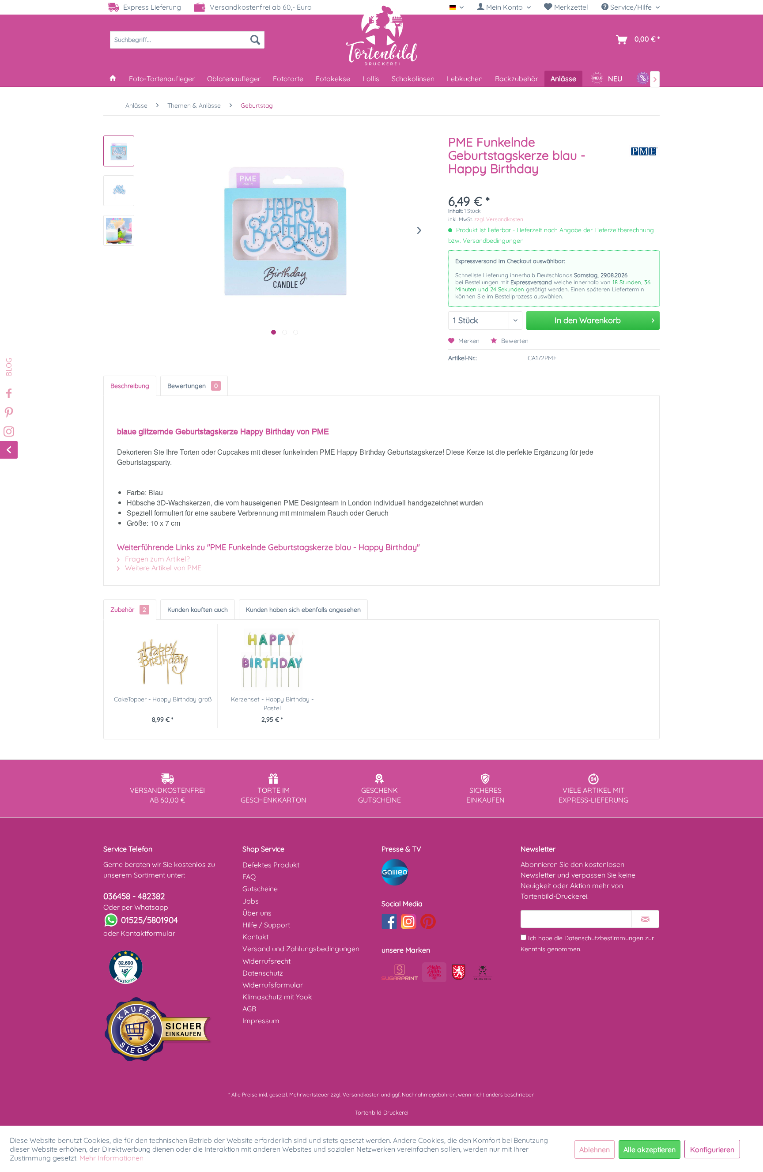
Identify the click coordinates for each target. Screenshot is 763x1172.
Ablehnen (594, 1149)
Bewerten (514, 341)
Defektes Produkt (270, 864)
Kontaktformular (148, 933)
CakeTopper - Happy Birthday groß (163, 699)
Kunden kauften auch (197, 610)
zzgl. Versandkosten (498, 219)
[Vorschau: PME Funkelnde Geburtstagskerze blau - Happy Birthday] (118, 151)
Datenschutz (262, 973)
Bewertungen (192, 386)
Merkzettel (570, 7)
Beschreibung (129, 386)
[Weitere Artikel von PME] (644, 151)
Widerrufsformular (272, 984)
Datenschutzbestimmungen (603, 938)
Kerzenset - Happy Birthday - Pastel (272, 703)
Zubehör (128, 610)
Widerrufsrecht (266, 961)
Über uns (257, 912)
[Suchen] (255, 40)
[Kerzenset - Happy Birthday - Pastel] (272, 659)
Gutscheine (260, 888)
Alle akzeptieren (649, 1149)
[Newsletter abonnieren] (645, 919)
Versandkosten (361, 1094)
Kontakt (255, 936)
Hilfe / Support (266, 924)
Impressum (261, 1020)
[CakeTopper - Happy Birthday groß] (163, 659)
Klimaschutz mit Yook (277, 996)
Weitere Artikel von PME (162, 567)
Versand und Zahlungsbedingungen (300, 948)
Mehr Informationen (111, 1157)
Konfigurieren (712, 1149)
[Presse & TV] (449, 872)
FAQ (249, 876)
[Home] (113, 79)
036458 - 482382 (134, 896)
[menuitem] (503, 7)
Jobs (250, 901)
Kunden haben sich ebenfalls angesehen (303, 610)
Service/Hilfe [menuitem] (630, 7)
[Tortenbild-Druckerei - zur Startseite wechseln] (381, 34)
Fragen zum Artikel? (156, 558)
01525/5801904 (149, 920)
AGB (249, 1008)
